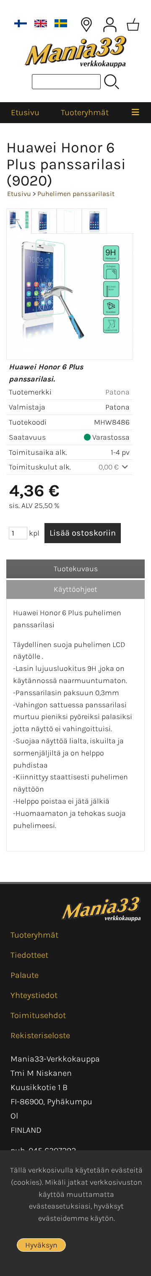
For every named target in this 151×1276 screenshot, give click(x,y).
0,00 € (109, 467)
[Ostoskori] (133, 25)
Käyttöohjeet (75, 589)
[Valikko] (135, 112)
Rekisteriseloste (40, 1035)
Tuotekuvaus (76, 568)
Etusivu (25, 112)
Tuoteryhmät (85, 112)
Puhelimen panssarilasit (76, 194)
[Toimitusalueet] (86, 25)
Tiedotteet (29, 955)
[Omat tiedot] (109, 25)
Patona (117, 392)
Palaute (24, 975)
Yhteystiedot (33, 995)
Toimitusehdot (38, 1015)
